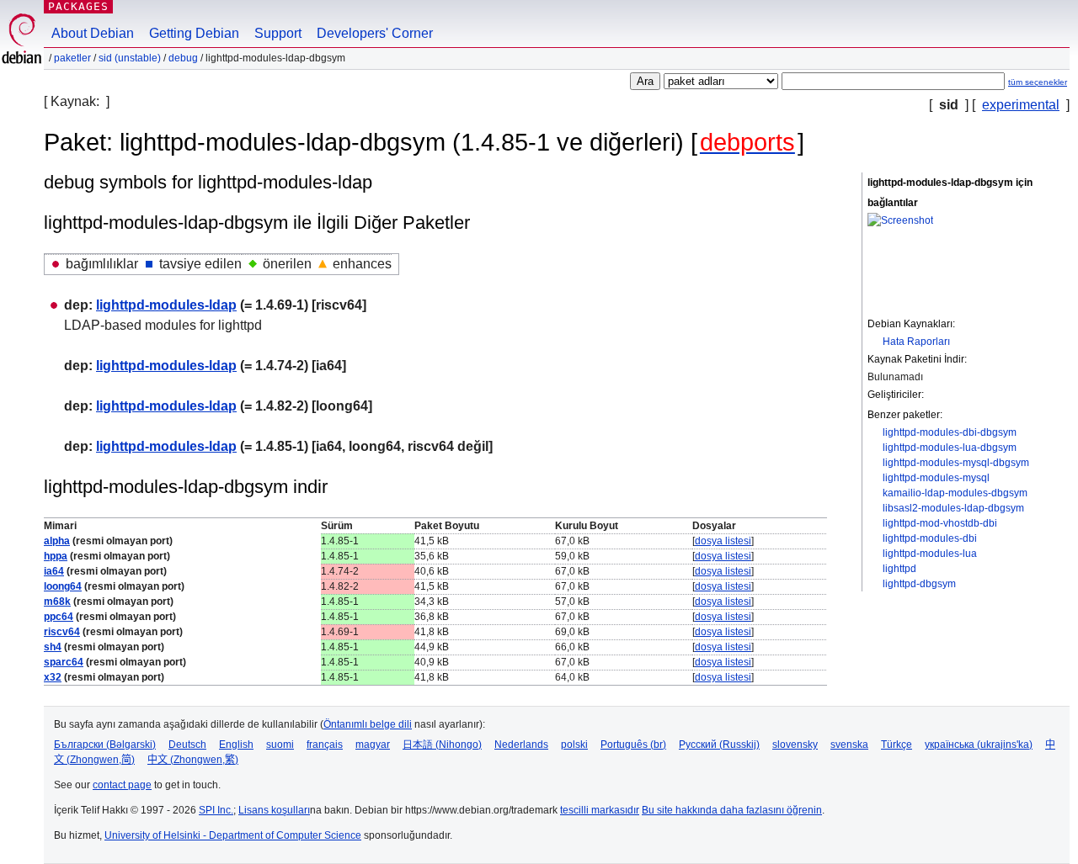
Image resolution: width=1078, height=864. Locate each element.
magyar (372, 744)
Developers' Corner (375, 33)
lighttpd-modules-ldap (166, 305)
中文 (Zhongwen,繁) (192, 760)
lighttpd (899, 569)
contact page (122, 785)
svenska (849, 744)
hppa (55, 556)
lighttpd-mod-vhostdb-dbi (940, 523)
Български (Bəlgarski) (105, 744)
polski (574, 744)
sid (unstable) (130, 58)
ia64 (54, 571)
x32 (52, 677)
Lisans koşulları (274, 810)
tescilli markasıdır (599, 810)
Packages (78, 6)
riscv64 (62, 632)
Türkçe (896, 744)
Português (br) (633, 744)
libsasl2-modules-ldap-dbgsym (953, 508)
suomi (280, 744)
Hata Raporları (916, 341)
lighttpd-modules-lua (930, 553)
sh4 (52, 647)
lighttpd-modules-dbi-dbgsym (950, 432)
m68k (57, 601)
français (325, 744)
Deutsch (187, 744)
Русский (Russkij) (719, 744)
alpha (57, 541)
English (236, 744)
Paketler (72, 58)
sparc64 (63, 662)
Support (278, 33)
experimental (1020, 105)
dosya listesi (723, 541)
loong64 (63, 586)
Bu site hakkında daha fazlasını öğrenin (732, 810)
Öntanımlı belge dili (367, 724)
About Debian (92, 33)
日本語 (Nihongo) (442, 744)
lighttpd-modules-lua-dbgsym (950, 447)
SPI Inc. (216, 810)
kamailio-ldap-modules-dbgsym (955, 493)
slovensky (795, 744)
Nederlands (521, 744)
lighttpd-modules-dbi (930, 538)
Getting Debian (194, 33)
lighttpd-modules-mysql (936, 478)
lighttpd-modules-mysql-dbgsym (956, 463)
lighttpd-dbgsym (919, 584)
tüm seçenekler (1037, 82)
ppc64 (58, 617)
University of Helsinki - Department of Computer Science (232, 835)
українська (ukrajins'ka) (979, 744)
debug (183, 58)
